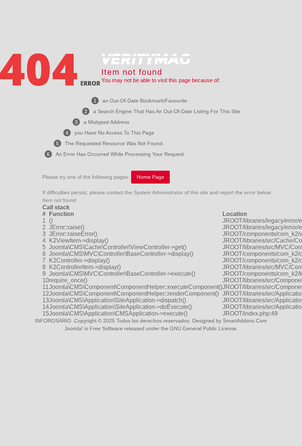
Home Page (150, 177)
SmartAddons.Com (245, 321)
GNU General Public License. (204, 328)
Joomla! (73, 328)
